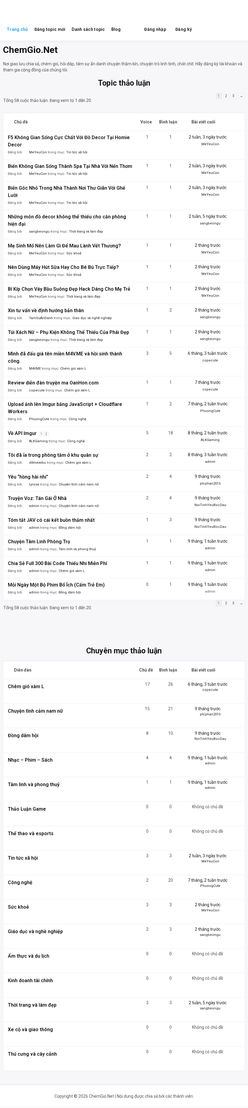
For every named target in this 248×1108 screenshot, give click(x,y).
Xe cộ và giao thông (30, 1029)
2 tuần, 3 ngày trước (208, 137)
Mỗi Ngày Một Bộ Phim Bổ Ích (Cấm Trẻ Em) (56, 585)
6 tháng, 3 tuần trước (207, 353)
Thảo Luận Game (27, 809)
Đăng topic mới (50, 29)
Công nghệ (77, 419)
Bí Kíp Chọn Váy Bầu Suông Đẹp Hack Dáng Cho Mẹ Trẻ (69, 289)
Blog (116, 29)
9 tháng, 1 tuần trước (207, 541)
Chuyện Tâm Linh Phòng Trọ (39, 541)
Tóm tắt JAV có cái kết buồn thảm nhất (51, 520)
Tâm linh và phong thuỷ (77, 549)
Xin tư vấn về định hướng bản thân (46, 310)
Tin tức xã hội (76, 152)
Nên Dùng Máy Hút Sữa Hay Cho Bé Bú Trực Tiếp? (63, 267)
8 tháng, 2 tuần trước (207, 432)
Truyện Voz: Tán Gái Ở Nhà (37, 498)
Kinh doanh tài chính (30, 980)
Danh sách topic (88, 29)
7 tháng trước (207, 382)
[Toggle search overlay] (132, 29)
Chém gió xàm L (73, 369)
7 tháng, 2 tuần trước (207, 403)
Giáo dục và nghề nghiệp (92, 318)
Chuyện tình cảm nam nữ (79, 484)
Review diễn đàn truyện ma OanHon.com (53, 383)
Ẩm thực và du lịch (28, 956)
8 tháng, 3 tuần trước (207, 454)
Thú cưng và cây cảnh (32, 1054)
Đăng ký (183, 29)
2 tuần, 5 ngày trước (208, 216)
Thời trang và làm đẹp (86, 232)
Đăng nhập (155, 29)
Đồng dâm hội (70, 528)
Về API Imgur (22, 433)
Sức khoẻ (73, 253)
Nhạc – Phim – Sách (30, 760)
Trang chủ (17, 29)
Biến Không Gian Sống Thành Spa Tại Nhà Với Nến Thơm (70, 166)
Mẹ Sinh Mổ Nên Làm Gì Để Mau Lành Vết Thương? (64, 246)
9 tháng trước (207, 476)
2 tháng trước (207, 245)
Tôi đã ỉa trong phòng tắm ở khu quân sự (53, 455)
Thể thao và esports (31, 833)
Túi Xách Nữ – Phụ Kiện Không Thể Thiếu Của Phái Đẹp (68, 332)
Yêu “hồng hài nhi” (28, 477)
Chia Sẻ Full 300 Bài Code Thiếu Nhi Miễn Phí (57, 563)
